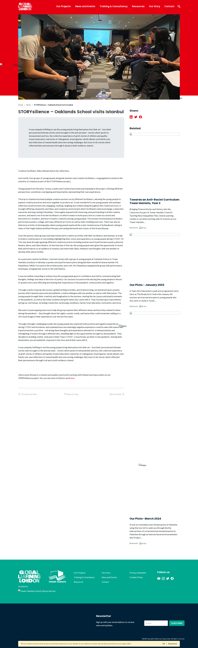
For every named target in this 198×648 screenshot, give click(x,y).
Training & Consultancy (114, 6)
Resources (138, 6)
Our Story (154, 6)
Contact (169, 6)
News (28, 105)
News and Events (85, 6)
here (72, 378)
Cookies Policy (136, 577)
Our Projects (63, 6)
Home (20, 105)
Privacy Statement (138, 572)
